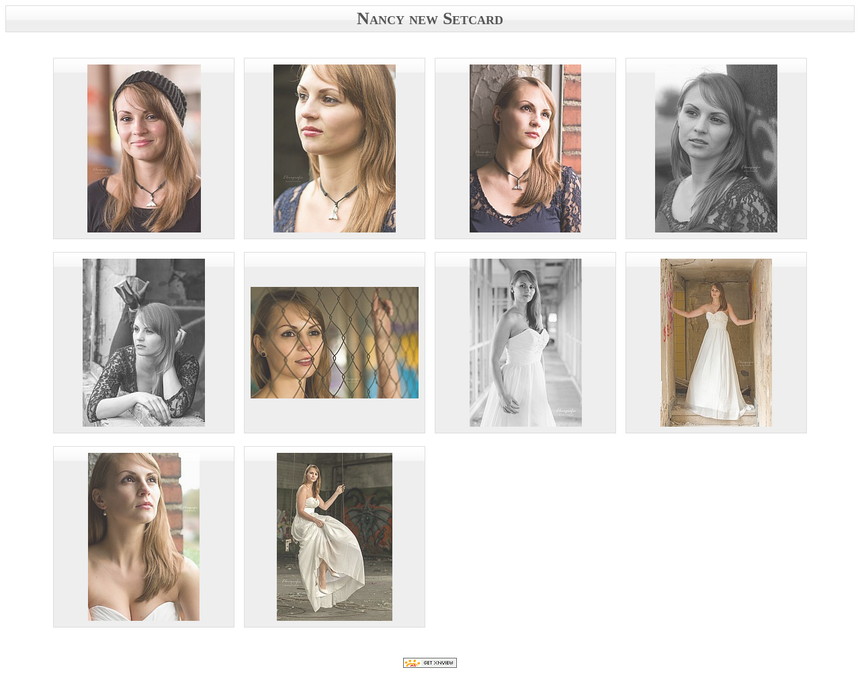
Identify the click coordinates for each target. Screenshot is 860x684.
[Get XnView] (430, 664)
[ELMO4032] (143, 537)
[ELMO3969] (525, 343)
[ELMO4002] (716, 343)
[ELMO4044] (334, 537)
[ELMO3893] (143, 343)
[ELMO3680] (143, 148)
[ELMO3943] (334, 342)
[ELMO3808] (716, 148)
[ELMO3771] (525, 148)
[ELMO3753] (334, 148)
